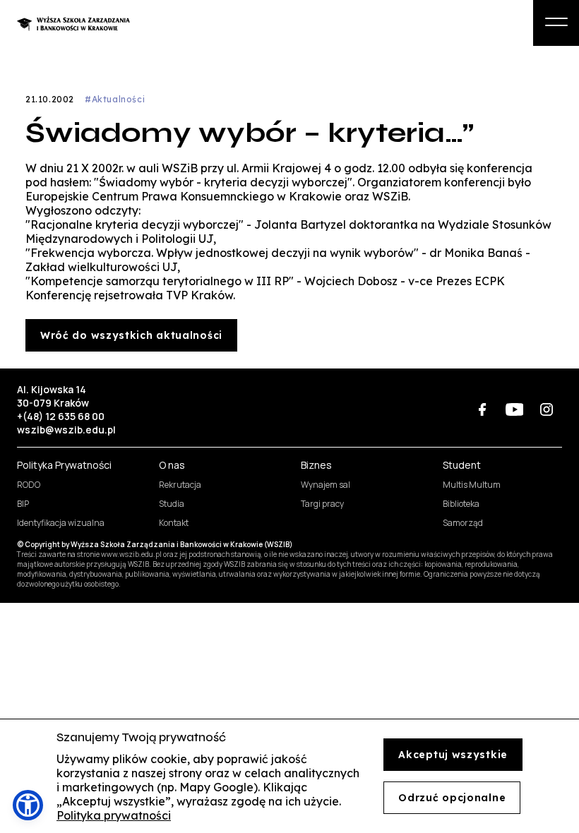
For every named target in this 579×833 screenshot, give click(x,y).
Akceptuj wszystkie (453, 754)
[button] (28, 805)
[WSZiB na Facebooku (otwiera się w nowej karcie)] (483, 410)
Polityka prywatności (113, 815)
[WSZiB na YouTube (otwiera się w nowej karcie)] (514, 410)
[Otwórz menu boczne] (556, 23)
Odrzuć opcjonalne (452, 797)
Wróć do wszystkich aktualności (131, 335)
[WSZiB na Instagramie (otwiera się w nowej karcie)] (546, 410)
